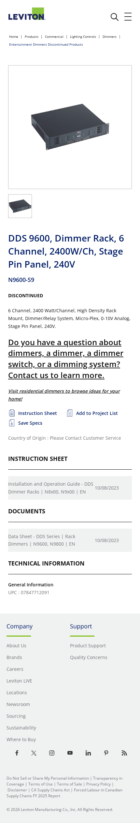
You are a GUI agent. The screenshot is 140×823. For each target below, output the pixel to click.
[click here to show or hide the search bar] (115, 17)
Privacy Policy (98, 784)
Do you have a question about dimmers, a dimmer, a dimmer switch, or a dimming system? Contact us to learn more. (65, 358)
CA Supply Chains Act (50, 790)
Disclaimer (17, 790)
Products (31, 36)
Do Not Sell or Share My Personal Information (48, 778)
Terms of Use (40, 784)
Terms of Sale (69, 784)
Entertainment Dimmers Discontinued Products (46, 44)
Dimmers (110, 36)
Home (13, 36)
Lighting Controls (83, 36)
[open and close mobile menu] (128, 17)
